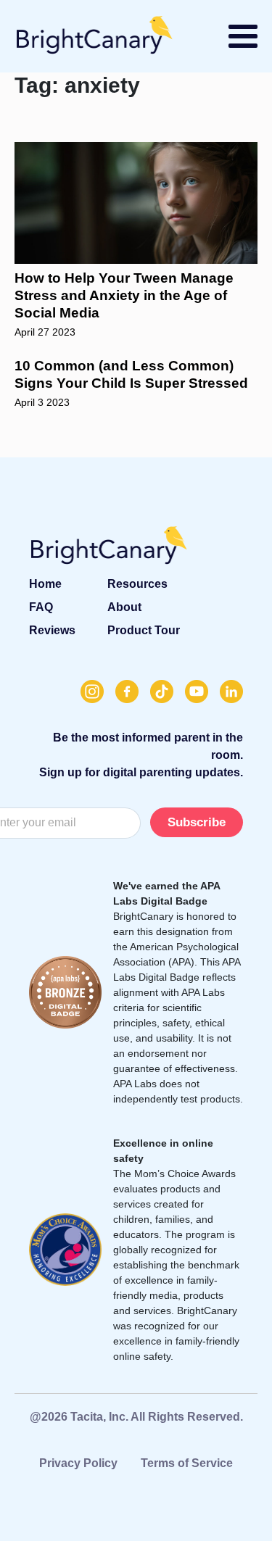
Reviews (52, 630)
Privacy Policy (78, 1463)
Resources (137, 584)
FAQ (41, 607)
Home (45, 584)
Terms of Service (187, 1463)
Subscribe (197, 822)
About (124, 607)
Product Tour (143, 630)
